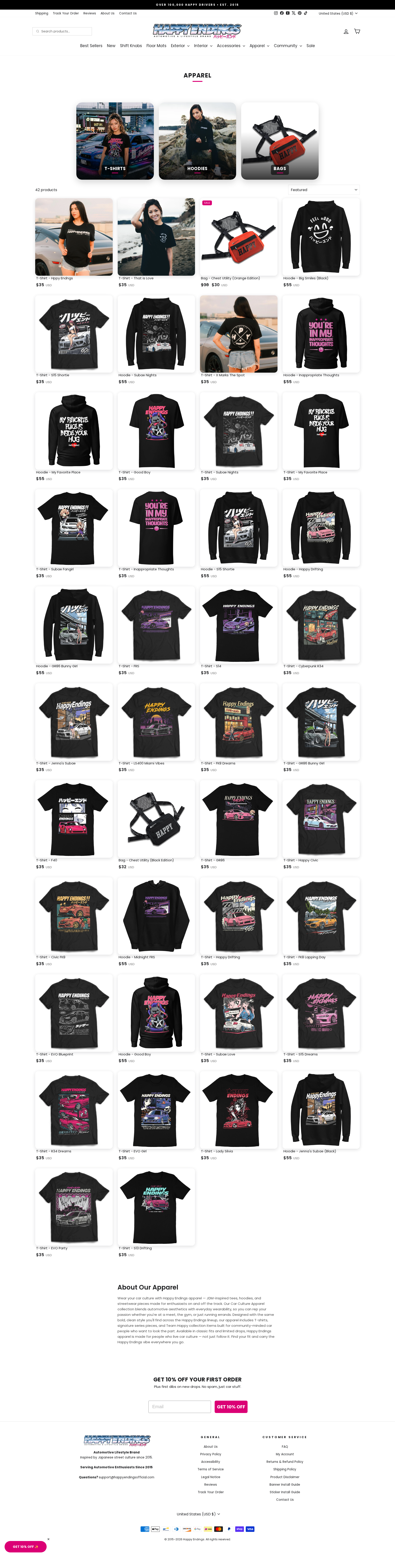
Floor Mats (156, 45)
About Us (108, 13)
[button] (26, 1546)
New (111, 45)
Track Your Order (66, 13)
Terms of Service (211, 1469)
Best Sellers (91, 45)
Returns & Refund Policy (285, 1462)
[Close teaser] (48, 1539)
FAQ (285, 1447)
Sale (311, 45)
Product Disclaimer (284, 1477)
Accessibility (210, 1462)
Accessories (229, 45)
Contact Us (128, 13)
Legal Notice (210, 1477)
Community (286, 45)
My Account (285, 1454)
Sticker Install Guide (285, 1492)
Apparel (258, 45)
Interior (201, 45)
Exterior (178, 45)
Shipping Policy (284, 1469)
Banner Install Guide (285, 1484)
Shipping (41, 13)
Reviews (89, 13)
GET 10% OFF (231, 1407)
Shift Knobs (131, 45)
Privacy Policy (210, 1454)
